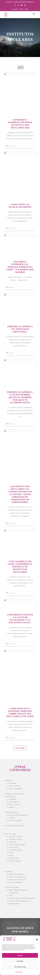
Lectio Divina (13, 847)
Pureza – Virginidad (15, 882)
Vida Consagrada (11, 812)
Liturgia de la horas (15, 850)
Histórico (12, 807)
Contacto (15, 9)
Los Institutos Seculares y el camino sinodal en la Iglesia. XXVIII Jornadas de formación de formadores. (20, 477)
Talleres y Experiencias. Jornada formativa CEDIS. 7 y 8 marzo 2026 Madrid (20, 261)
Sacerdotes (13, 799)
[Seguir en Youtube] (21, 5)
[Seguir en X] (18, 5)
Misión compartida (15, 820)
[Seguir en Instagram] (25, 5)
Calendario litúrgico (15, 839)
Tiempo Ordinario (15, 861)
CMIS (26, 9)
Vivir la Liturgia (11, 834)
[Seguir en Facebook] (15, 5)
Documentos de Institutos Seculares (21, 898)
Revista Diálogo (14, 904)
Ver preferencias (20, 967)
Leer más (20, 748)
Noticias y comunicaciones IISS (20, 901)
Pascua (11, 855)
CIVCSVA (12, 818)
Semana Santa (14, 858)
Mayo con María (14, 786)
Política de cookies (19, 971)
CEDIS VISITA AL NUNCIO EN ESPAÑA (20, 191)
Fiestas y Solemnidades (17, 845)
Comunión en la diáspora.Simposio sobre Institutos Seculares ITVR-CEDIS (20, 695)
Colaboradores (14, 802)
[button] (37, 939)
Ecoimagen (13, 783)
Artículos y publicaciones (17, 877)
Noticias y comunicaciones (15, 794)
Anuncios (9, 780)
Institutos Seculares (12, 887)
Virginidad (9, 871)
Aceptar (20, 955)
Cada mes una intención (17, 880)
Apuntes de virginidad (16, 874)
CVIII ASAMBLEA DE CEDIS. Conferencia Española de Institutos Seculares (20, 562)
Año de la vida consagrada (18, 815)
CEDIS (21, 9)
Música (11, 853)
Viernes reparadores (16, 789)
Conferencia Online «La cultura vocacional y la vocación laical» (20, 622)
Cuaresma (12, 842)
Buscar (20, 67)
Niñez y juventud (15, 805)
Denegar (20, 961)
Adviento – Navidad (15, 836)
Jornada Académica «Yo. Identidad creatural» (20, 324)
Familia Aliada (10, 796)
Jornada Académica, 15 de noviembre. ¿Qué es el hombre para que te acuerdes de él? (20, 392)
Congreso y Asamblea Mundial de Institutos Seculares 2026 (20, 110)
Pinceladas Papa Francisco (15, 826)
